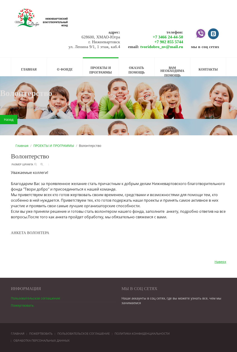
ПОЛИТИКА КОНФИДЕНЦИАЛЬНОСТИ (142, 333)
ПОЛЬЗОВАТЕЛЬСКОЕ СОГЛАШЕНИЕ (83, 333)
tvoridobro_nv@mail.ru (161, 46)
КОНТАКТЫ (208, 69)
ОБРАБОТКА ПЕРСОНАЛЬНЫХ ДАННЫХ (41, 340)
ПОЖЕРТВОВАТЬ (41, 333)
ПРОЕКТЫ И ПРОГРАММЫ (100, 70)
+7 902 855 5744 (168, 42)
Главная (22, 145)
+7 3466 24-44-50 (168, 37)
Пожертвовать (22, 305)
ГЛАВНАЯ (29, 69)
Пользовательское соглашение (35, 298)
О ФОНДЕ (65, 69)
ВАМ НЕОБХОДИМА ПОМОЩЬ (172, 71)
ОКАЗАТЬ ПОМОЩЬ (136, 70)
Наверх (220, 261)
